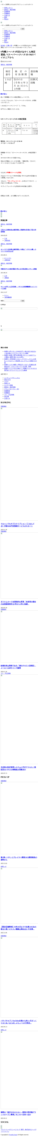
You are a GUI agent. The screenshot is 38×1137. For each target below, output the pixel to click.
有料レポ (7, 383)
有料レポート (8, 8)
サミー (6, 295)
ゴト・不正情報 (9, 394)
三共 (5, 238)
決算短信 (7, 240)
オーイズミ (7, 258)
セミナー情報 (8, 385)
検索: (2, 300)
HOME (3, 45)
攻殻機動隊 (8, 297)
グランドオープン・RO (11, 389)
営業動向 (7, 13)
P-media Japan (13, 1134)
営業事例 (7, 11)
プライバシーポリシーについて (11, 1129)
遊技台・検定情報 (10, 9)
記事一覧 (9, 45)
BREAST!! (7, 379)
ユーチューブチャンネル (12, 378)
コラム (6, 381)
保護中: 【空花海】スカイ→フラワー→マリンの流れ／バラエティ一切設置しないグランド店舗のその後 (20, 361)
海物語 (7, 278)
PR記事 (6, 396)
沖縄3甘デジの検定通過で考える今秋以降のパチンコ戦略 (19, 269)
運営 (5, 17)
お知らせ (7, 15)
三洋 (5, 276)
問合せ (6, 19)
